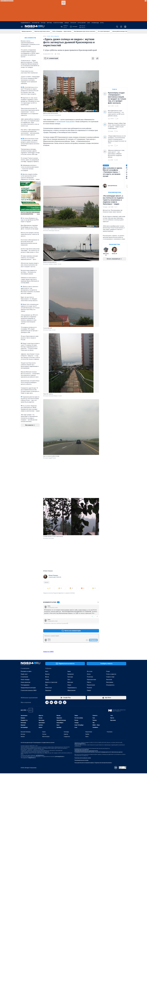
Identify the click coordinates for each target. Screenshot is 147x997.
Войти (49, 640)
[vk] (51, 702)
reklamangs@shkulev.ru (80, 743)
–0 (97, 616)
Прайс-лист (24, 674)
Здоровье (48, 690)
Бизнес (47, 674)
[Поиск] (117, 26)
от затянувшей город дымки (65, 121)
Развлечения (91, 685)
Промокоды (95, 22)
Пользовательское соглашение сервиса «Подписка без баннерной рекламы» (93, 762)
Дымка (46, 582)
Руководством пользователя (82, 749)
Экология (109, 679)
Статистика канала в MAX (28, 690)
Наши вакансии (25, 682)
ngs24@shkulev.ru (40, 755)
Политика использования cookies (83, 758)
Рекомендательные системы (81, 760)
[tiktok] (64, 702)
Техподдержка (25, 685)
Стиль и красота (111, 674)
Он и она (89, 671)
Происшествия (91, 679)
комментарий (52, 58)
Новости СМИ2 (48, 651)
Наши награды (25, 679)
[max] (60, 702)
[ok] (56, 702)
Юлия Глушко (53, 575)
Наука (69, 685)
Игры (102, 22)
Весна (47, 677)
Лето (68, 679)
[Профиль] (125, 26)
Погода (43, 22)
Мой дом (70, 682)
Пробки (74, 26)
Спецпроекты (110, 685)
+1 (92, 616)
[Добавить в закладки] (93, 58)
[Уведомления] (121, 26)
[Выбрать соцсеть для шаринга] (97, 58)
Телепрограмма (58, 22)
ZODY (88, 22)
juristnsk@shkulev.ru (59, 756)
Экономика (109, 682)
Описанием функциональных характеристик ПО (86, 750)
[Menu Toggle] (22, 26)
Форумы (49, 22)
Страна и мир (110, 677)
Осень (89, 674)
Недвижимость (25, 22)
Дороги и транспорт (51, 682)
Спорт (108, 671)
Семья (89, 690)
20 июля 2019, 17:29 (48, 54)
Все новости (30, 38)
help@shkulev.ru (32, 757)
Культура (70, 677)
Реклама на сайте (26, 671)
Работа (89, 682)
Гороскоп (73, 22)
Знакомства (35, 22)
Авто (46, 671)
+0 (92, 626)
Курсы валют (82, 22)
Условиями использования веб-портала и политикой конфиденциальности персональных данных (98, 752)
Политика (90, 677)
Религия (89, 687)
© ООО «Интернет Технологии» (29, 767)
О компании (24, 677)
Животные (48, 687)
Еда (46, 685)
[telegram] (47, 702)
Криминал (70, 674)
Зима (69, 671)
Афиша (67, 22)
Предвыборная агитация (28, 687)
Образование (71, 690)
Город (47, 679)
